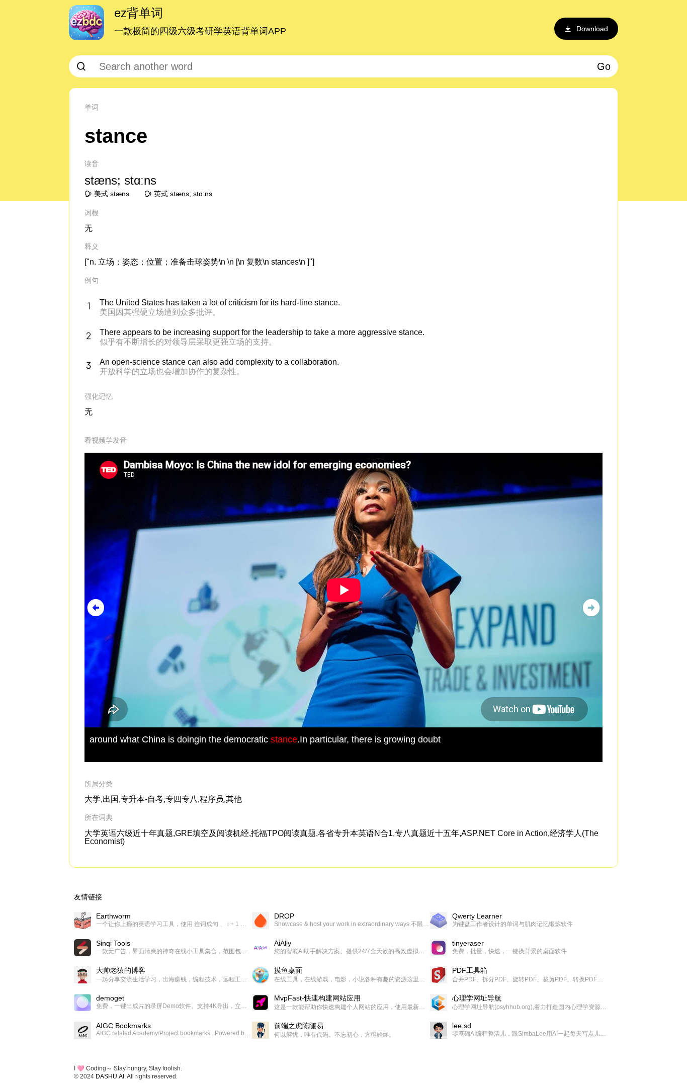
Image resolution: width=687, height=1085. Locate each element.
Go (604, 66)
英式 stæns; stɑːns (183, 194)
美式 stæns (111, 194)
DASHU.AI (110, 1076)
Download (592, 29)
